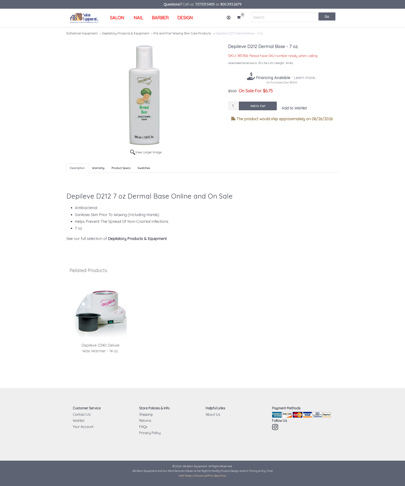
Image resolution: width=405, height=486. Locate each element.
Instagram (275, 427)
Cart (240, 18)
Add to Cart (257, 106)
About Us (213, 414)
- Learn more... (286, 77)
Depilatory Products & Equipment (125, 33)
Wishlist (79, 420)
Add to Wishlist (294, 108)
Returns (145, 420)
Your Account (83, 427)
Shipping (146, 414)
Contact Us (82, 414)
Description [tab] (77, 168)
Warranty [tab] (98, 168)
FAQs (143, 427)
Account (229, 17)
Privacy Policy (150, 433)
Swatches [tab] (144, 168)
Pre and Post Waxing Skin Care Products (182, 33)
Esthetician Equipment (81, 33)
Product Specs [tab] (121, 168)
